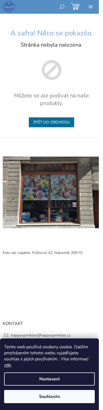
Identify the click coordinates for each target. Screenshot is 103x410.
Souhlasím (49, 397)
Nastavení (49, 379)
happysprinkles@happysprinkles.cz (40, 335)
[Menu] (90, 6)
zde (7, 365)
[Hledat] (61, 6)
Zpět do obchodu (51, 122)
